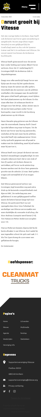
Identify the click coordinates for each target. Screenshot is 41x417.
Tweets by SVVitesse (20, 398)
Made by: (14, 412)
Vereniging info (9, 345)
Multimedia (24, 327)
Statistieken (24, 339)
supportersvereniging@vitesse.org (23, 380)
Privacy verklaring (16, 386)
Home (5, 321)
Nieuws (6, 327)
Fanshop (23, 333)
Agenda (6, 333)
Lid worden (24, 321)
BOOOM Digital (24, 412)
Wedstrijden (7, 339)
